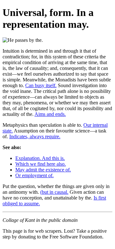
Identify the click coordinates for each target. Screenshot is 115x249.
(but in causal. (54, 192)
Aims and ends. (50, 114)
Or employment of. (34, 175)
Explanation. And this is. (40, 158)
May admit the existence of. (43, 169)
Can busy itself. (41, 85)
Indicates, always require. (34, 136)
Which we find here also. (40, 164)
